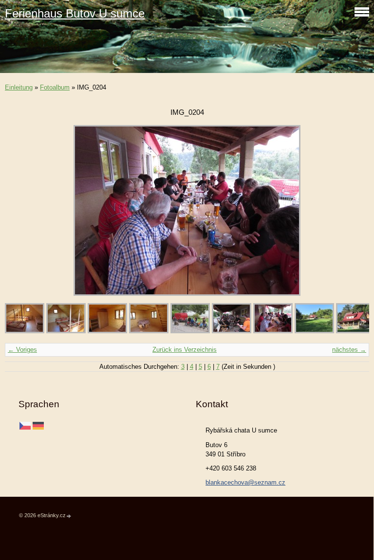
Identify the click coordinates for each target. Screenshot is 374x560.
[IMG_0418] (314, 331)
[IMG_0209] (231, 331)
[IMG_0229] (190, 331)
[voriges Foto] (21, 210)
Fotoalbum (55, 87)
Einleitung (19, 87)
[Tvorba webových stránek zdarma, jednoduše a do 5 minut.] (69, 516)
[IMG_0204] (273, 331)
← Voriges (22, 349)
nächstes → (349, 349)
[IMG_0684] (24, 331)
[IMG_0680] (148, 331)
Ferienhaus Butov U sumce (75, 13)
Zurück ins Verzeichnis (184, 349)
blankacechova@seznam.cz (245, 482)
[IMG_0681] (66, 331)
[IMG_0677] (107, 331)
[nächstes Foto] (353, 210)
